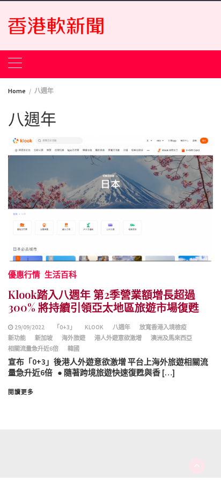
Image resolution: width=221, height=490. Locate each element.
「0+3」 (65, 327)
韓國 (73, 348)
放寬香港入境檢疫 (163, 327)
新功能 (17, 338)
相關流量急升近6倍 (33, 348)
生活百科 (61, 274)
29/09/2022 (29, 327)
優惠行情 (24, 274)
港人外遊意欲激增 (118, 338)
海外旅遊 (73, 338)
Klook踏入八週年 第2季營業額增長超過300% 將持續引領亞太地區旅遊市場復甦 (103, 300)
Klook (94, 327)
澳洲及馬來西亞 (171, 338)
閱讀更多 (21, 392)
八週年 (121, 327)
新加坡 (44, 338)
